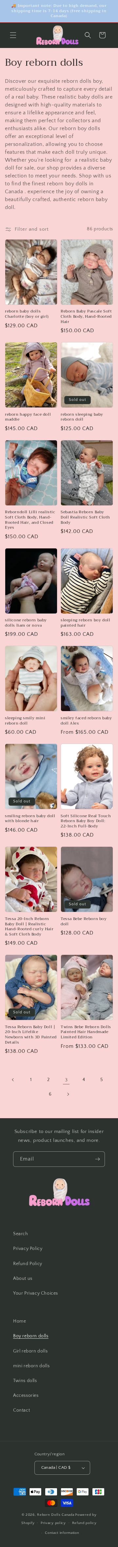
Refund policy (84, 1523)
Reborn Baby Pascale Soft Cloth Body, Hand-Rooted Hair (86, 316)
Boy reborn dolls (31, 1336)
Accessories (26, 1395)
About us (22, 1278)
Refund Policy (27, 1263)
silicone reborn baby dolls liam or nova (26, 623)
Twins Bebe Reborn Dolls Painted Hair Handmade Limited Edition (86, 1032)
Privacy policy (53, 1523)
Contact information (62, 1533)
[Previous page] (13, 1080)
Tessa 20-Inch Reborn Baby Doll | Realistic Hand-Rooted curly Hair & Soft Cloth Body (29, 926)
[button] (13, 35)
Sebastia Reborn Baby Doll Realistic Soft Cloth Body (85, 517)
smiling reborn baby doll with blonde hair (30, 819)
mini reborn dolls (31, 1366)
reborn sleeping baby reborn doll (82, 417)
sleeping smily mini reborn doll (25, 721)
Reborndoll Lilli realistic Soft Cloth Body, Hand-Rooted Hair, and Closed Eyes (30, 520)
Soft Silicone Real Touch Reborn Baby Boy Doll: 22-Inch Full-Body (86, 821)
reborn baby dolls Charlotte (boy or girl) (27, 314)
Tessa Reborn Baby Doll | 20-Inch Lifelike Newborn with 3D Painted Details (31, 1035)
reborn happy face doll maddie (28, 417)
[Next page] (68, 1094)
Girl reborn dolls (30, 1351)
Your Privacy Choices (35, 1293)
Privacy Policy (27, 1248)
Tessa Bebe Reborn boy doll (84, 921)
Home (19, 1321)
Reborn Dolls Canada (55, 1515)
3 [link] (66, 1080)
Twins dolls (25, 1380)
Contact (21, 1410)
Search (20, 1233)
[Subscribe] (97, 1159)
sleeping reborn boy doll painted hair (85, 623)
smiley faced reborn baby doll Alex (86, 721)
